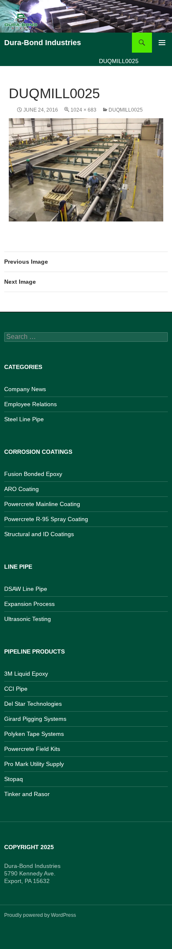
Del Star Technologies (33, 703)
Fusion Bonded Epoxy (33, 474)
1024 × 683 (83, 110)
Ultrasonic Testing (27, 619)
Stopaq (13, 779)
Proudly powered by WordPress (40, 915)
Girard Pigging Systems (35, 718)
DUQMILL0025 (126, 110)
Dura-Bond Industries (42, 42)
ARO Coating (21, 489)
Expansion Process (29, 603)
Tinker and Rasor (27, 794)
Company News (25, 389)
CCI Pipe (16, 688)
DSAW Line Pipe (25, 588)
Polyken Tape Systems (34, 733)
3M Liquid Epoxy (26, 673)
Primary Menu (162, 43)
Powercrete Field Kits (32, 748)
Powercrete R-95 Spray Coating (46, 519)
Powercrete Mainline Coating (42, 504)
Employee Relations (30, 404)
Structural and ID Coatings (39, 534)
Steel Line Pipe (24, 419)
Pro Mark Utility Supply (34, 764)
